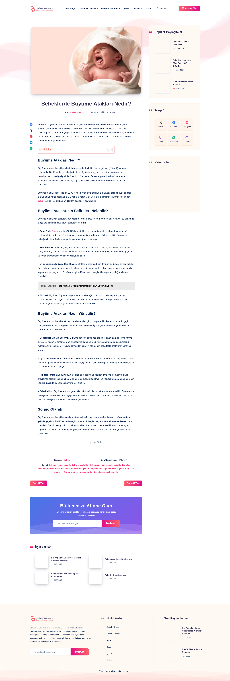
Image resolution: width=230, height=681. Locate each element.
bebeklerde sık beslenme (58, 468)
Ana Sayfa (70, 8)
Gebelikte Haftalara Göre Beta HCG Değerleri (181, 63)
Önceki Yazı (38, 483)
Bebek (137, 8)
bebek (41, 201)
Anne (126, 8)
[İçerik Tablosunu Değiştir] (109, 150)
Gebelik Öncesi (88, 8)
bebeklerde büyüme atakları (76, 465)
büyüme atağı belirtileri (105, 468)
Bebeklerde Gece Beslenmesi (118, 559)
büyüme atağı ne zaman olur (76, 472)
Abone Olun (191, 8)
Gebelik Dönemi (109, 8)
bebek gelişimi (55, 465)
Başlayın (110, 523)
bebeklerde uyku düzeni (82, 468)
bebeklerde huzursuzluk (101, 465)
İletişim (109, 660)
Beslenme (57, 231)
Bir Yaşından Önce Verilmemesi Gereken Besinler (192, 631)
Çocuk (149, 8)
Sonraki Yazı (133, 483)
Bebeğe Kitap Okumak (115, 575)
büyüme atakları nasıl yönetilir (104, 472)
